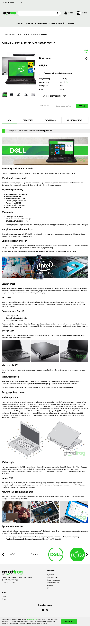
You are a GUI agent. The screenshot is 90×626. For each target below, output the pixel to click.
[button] (67, 571)
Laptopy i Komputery (25, 23)
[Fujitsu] (56, 554)
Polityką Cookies (32, 619)
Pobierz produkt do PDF (56, 96)
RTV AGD (52, 23)
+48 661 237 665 (9, 582)
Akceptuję (69, 622)
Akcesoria (41, 23)
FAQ (48, 588)
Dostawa (50, 585)
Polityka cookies (52, 577)
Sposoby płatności (53, 583)
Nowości (61, 23)
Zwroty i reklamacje (53, 580)
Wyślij (82, 106)
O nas (4, 599)
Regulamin (50, 575)
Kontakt (70, 23)
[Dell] (86, 50)
